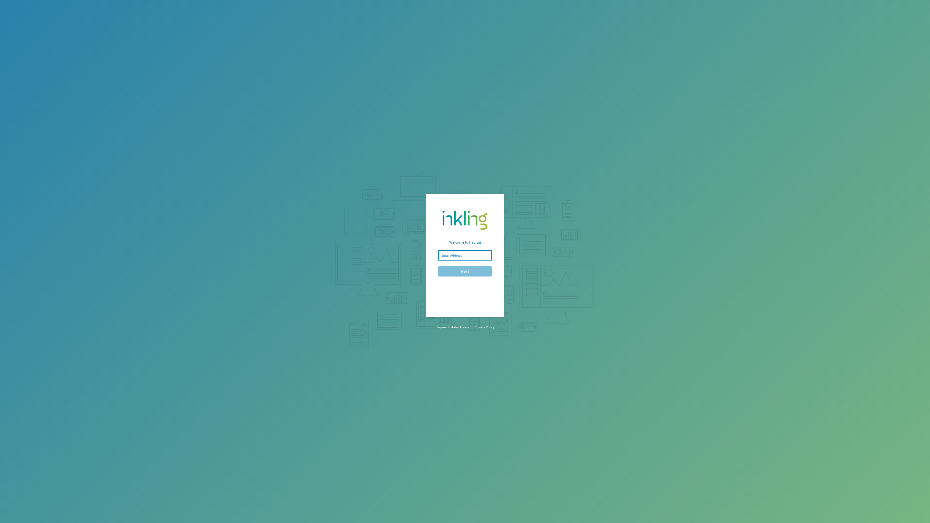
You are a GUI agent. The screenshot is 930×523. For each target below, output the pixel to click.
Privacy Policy (485, 327)
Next (465, 271)
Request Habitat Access (452, 327)
